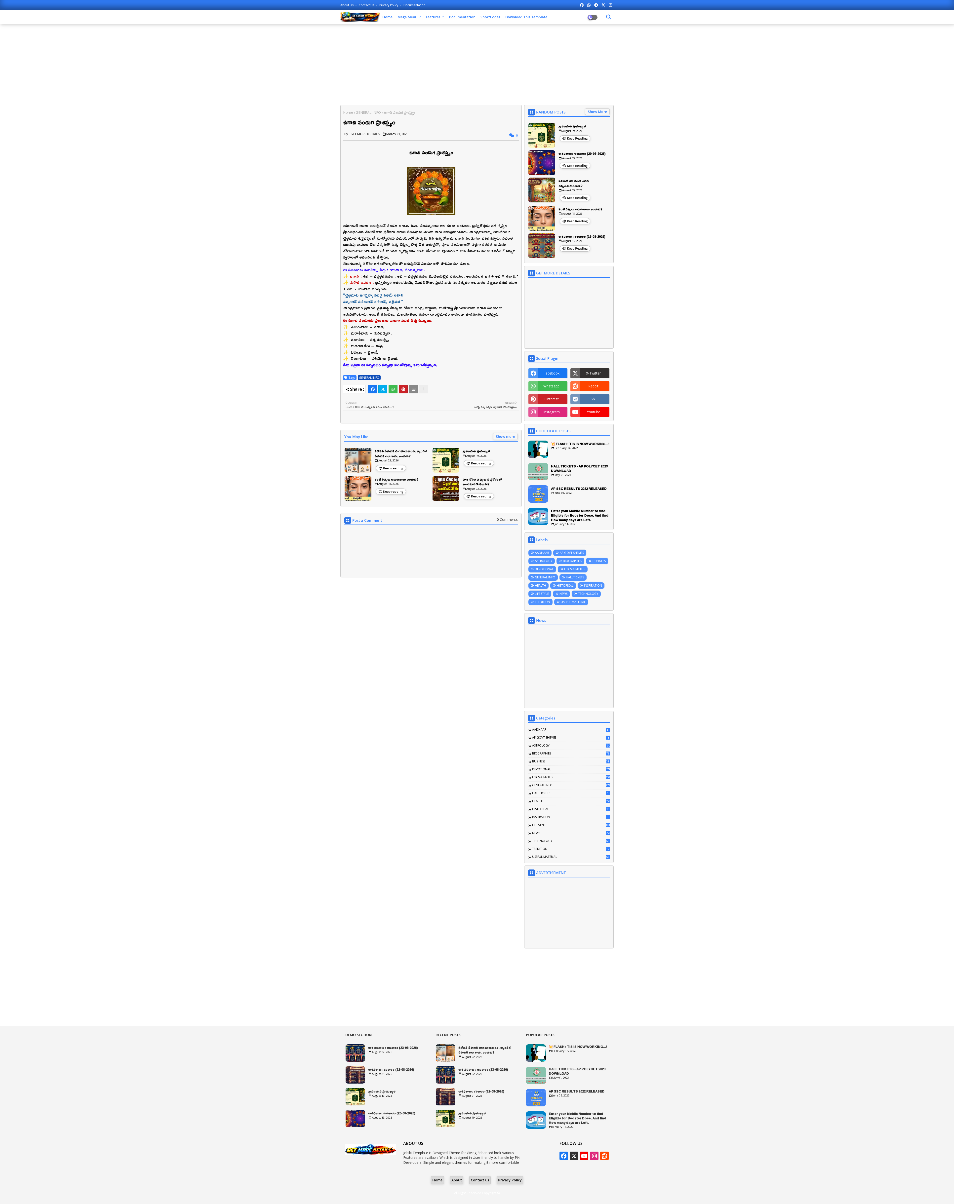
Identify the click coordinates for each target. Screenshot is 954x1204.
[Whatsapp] (393, 389)
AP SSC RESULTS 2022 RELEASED (579, 488)
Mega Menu (407, 17)
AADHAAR (542, 553)
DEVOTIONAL (544, 569)
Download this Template (526, 17)
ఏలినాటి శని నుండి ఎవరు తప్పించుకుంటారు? (573, 183)
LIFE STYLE (542, 594)
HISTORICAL (565, 585)
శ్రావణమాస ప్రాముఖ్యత (476, 451)
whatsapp (551, 386)
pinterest (551, 399)
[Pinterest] (403, 389)
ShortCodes (490, 17)
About (456, 1180)
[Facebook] (372, 389)
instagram (551, 412)
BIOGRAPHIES (572, 561)
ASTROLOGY (543, 561)
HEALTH (540, 585)
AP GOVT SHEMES (572, 553)
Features (433, 17)
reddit (593, 386)
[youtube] (584, 1156)
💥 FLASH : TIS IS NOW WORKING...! (580, 444)
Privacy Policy (389, 5)
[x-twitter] (603, 5)
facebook (551, 373)
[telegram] (596, 5)
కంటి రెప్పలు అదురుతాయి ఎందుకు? (397, 479)
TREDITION (542, 602)
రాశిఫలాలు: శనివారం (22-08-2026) (391, 1069)
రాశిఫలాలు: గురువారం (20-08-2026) (582, 153)
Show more (505, 436)
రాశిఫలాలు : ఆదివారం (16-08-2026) (581, 236)
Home (387, 17)
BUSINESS (599, 561)
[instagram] (610, 5)
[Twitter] (382, 389)
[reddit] (604, 1156)
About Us (347, 5)
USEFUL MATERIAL (573, 602)
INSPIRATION (593, 585)
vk (593, 399)
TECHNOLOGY (588, 594)
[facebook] (582, 5)
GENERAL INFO (368, 112)
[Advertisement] (477, 64)
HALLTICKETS (575, 577)
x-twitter (593, 373)
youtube (593, 412)
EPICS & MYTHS (574, 569)
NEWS (563, 594)
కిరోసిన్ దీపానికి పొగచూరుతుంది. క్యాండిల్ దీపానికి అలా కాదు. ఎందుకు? (401, 453)
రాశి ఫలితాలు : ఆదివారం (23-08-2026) (393, 1047)
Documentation (414, 5)
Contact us (367, 5)
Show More (597, 111)
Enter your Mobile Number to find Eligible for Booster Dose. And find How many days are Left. (579, 515)
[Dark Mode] (609, 17)
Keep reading (393, 468)
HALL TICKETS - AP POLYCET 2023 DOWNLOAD (579, 468)
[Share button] (423, 389)
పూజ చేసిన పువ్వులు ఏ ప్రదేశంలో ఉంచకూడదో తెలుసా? (482, 482)
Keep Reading (577, 138)
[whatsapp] (589, 5)
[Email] (413, 389)
